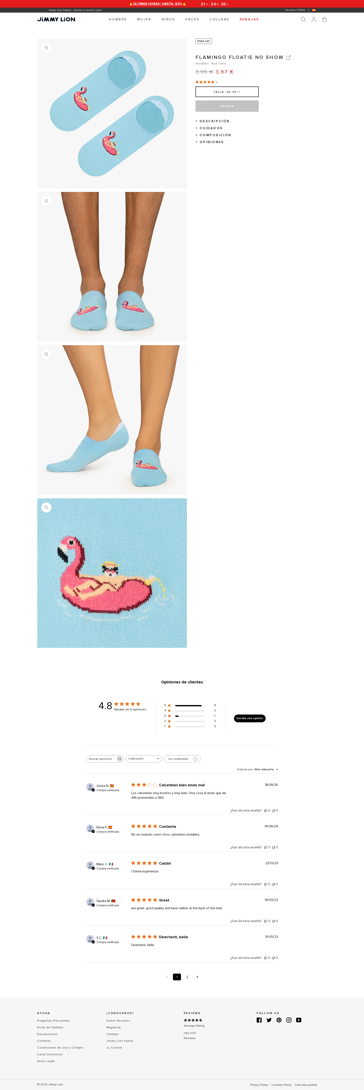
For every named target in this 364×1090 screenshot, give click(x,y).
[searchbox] (101, 758)
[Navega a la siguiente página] (197, 977)
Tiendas (112, 1034)
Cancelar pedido (306, 1085)
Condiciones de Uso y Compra (60, 1047)
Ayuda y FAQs (295, 10)
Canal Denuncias (50, 1054)
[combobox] (144, 759)
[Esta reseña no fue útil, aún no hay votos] (273, 810)
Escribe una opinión (250, 718)
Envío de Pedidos (50, 1027)
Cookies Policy (282, 1085)
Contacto (44, 1041)
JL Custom (114, 1047)
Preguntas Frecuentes (53, 1020)
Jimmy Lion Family (119, 1041)
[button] (118, 19)
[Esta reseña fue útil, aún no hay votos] (265, 810)
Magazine (113, 1027)
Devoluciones (47, 1034)
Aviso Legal (46, 1061)
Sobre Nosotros (118, 1020)
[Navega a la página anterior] (167, 977)
